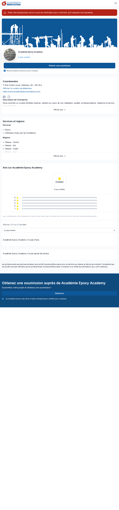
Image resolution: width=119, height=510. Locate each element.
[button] (116, 3)
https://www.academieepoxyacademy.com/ (21, 91)
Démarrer (59, 293)
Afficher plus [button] (58, 110)
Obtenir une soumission (59, 65)
